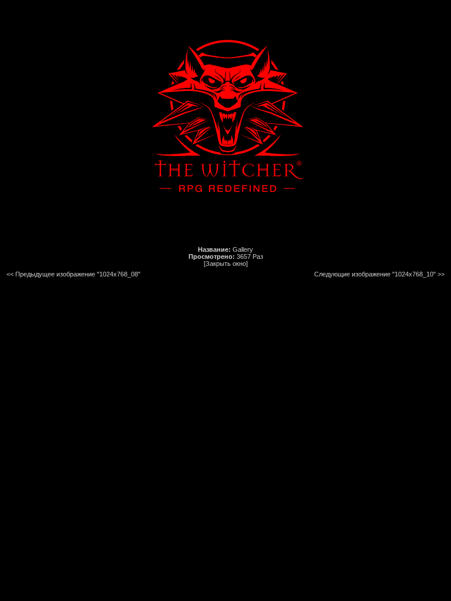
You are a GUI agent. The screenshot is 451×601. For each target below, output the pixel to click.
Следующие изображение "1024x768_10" (375, 274)
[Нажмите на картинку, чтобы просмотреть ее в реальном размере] (225, 229)
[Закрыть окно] (226, 263)
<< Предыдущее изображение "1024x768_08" (73, 274)
